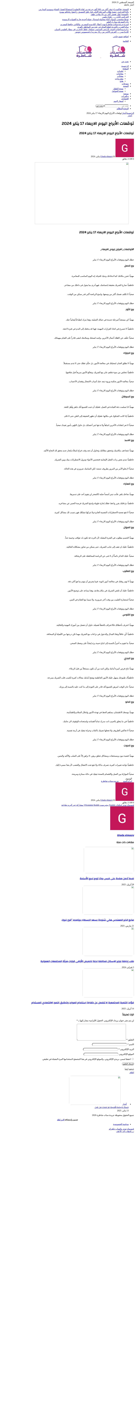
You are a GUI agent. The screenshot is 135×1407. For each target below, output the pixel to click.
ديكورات (125, 96)
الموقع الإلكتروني (126, 1054)
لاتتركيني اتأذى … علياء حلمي (115, 17)
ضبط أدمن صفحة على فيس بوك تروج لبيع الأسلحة (107, 878)
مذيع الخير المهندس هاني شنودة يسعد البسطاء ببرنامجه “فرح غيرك (98, 920)
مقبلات (120, 76)
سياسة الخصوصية (121, 1124)
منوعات (125, 84)
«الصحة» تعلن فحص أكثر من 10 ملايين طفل (110, 14)
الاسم (130, 1044)
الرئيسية (125, 66)
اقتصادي (125, 99)
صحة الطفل (118, 89)
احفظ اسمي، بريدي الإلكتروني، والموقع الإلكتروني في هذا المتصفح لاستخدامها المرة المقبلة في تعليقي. (86, 1059)
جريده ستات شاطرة (110, 781)
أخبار (124, 113)
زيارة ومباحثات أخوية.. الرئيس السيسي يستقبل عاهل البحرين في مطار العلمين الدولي (91, 29)
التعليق (130, 1040)
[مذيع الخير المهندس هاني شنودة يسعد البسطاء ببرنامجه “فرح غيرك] (108, 914)
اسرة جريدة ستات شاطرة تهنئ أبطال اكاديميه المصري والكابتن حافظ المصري (94, 24)
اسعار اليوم (118, 101)
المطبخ (126, 69)
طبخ (121, 81)
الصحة (126, 86)
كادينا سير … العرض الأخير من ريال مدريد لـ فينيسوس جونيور (102, 32)
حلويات (120, 71)
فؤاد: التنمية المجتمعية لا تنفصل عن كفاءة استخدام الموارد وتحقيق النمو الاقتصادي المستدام (82, 1002)
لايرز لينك (61, 1120)
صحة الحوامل (117, 91)
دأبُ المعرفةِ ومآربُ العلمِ (118, 22)
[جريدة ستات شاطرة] (101, 57)
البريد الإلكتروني (126, 1049)
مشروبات (119, 79)
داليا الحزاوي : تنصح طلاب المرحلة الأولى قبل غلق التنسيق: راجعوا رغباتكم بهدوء (94, 12)
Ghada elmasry (106, 156)
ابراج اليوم (127, 781)
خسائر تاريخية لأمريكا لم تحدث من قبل (112, 1107)
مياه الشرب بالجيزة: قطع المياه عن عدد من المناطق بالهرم (103, 27)
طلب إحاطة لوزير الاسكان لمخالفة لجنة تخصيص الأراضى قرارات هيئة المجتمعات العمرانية (87, 961)
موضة (126, 94)
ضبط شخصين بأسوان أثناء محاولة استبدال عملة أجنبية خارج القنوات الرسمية (95, 19)
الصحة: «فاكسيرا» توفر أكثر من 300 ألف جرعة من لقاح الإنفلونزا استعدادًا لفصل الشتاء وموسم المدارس (84, 9)
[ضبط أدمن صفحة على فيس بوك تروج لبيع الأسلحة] (109, 872)
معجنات (120, 74)
